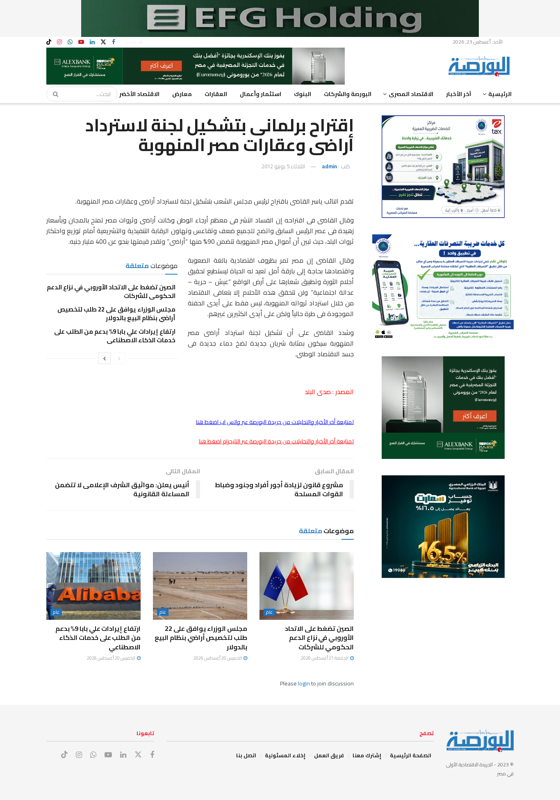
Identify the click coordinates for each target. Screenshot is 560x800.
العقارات (216, 94)
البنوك (302, 94)
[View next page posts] (104, 358)
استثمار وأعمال (260, 94)
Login (132, 41)
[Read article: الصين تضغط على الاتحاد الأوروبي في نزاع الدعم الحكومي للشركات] (307, 585)
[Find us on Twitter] (103, 42)
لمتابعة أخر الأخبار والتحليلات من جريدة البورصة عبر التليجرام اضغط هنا (276, 441)
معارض (182, 94)
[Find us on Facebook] (113, 42)
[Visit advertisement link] (280, 18)
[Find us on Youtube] (81, 42)
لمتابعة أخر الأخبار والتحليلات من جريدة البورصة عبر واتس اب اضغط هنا (275, 422)
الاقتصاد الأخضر (139, 94)
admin (329, 166)
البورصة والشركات (347, 94)
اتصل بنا (246, 755)
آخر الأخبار (458, 94)
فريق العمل (329, 755)
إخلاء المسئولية (285, 755)
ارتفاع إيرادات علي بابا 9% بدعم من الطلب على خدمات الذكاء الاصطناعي (114, 336)
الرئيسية (500, 94)
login (304, 683)
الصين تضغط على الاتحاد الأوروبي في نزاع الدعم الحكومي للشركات (111, 291)
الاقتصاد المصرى (411, 94)
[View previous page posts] (119, 358)
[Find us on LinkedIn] (92, 42)
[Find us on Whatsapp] (70, 42)
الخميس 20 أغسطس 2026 (218, 658)
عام (269, 612)
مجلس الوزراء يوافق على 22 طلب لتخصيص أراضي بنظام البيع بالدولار (116, 313)
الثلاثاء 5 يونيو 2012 (283, 166)
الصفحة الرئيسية (410, 755)
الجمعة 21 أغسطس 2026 (325, 658)
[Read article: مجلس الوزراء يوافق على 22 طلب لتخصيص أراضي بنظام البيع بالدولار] (200, 585)
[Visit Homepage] (481, 66)
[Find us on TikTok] (48, 42)
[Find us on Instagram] (59, 42)
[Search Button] (52, 94)
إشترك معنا (367, 755)
